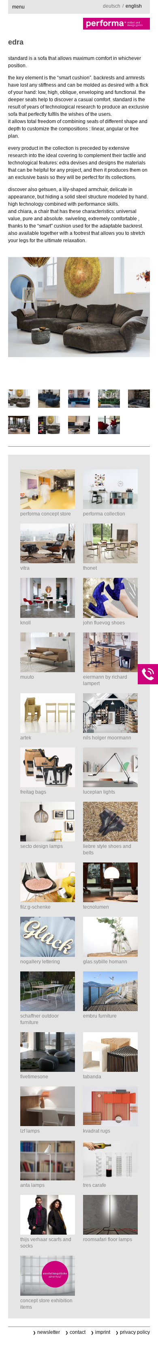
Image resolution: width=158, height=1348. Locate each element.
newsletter (48, 1332)
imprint (102, 1332)
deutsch (111, 6)
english (134, 6)
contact (77, 1332)
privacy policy (135, 1332)
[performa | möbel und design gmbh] (79, 24)
